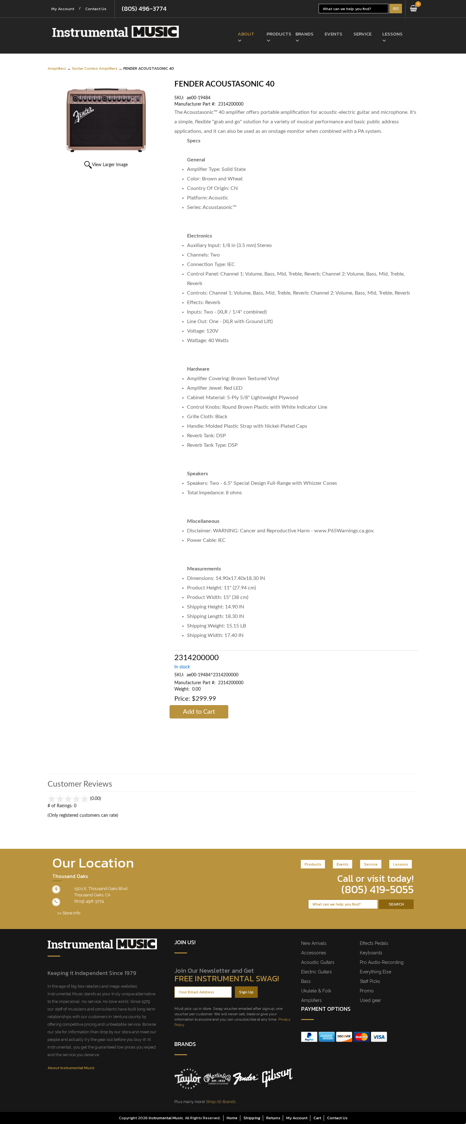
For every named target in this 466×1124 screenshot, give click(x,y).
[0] (413, 8)
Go (396, 8)
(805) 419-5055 (377, 889)
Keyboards (371, 952)
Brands (304, 33)
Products (276, 33)
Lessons (392, 33)
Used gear (370, 1000)
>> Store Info (68, 913)
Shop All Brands (221, 1101)
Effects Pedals (374, 943)
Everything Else (375, 971)
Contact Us (96, 9)
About (246, 33)
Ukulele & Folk (316, 990)
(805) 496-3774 (144, 8)
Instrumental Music (166, 1118)
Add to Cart (199, 712)
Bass (306, 981)
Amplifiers (57, 68)
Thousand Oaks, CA (92, 895)
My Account (62, 9)
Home (232, 1118)
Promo (367, 990)
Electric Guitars (316, 971)
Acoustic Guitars (317, 962)
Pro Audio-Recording (382, 962)
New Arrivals (314, 943)
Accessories (313, 952)
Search (396, 904)
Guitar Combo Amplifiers (94, 68)
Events (333, 33)
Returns (273, 1118)
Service (362, 33)
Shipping (251, 1118)
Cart (317, 1118)
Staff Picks (370, 981)
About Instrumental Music (71, 1068)
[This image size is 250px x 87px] (115, 32)
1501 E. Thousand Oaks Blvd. (101, 888)
